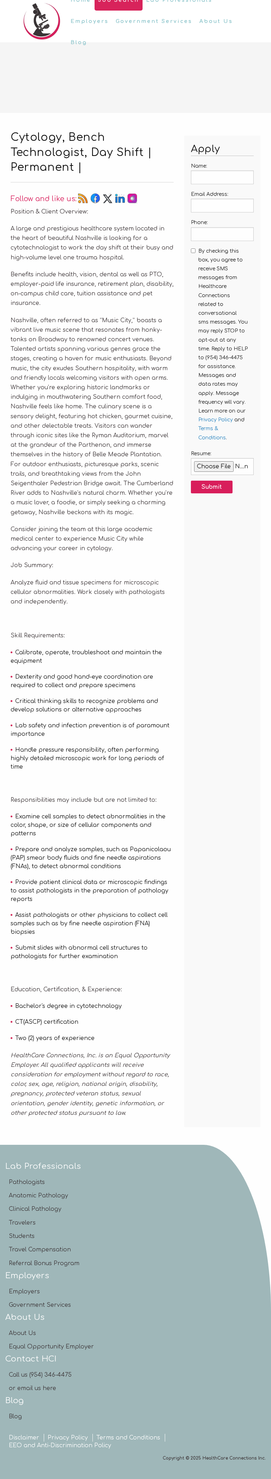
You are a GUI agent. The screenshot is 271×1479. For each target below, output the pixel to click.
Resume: (201, 453)
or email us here (32, 1388)
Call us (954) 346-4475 (40, 1375)
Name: (199, 166)
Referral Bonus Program (44, 1263)
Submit (211, 487)
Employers (90, 21)
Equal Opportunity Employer (51, 1346)
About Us (216, 21)
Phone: (199, 222)
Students (22, 1236)
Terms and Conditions (128, 1438)
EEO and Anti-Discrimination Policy (60, 1445)
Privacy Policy (215, 419)
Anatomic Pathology (38, 1195)
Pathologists (27, 1182)
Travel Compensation (40, 1249)
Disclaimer (24, 1438)
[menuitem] (89, 21)
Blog (79, 42)
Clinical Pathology (35, 1209)
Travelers (22, 1223)
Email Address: (209, 194)
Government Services (154, 21)
